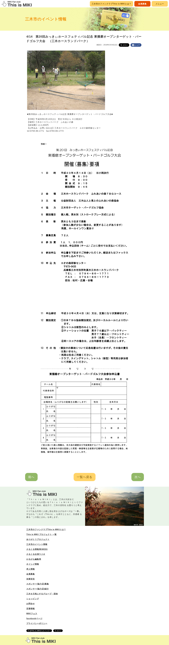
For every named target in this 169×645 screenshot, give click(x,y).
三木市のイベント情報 (46, 19)
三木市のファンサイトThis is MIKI (40, 640)
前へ (31, 477)
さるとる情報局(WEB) (37, 549)
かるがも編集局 (33, 559)
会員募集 (142, 4)
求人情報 (30, 569)
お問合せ (30, 604)
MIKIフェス (31, 613)
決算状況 (30, 579)
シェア (137, 45)
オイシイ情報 (32, 564)
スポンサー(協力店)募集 (37, 584)
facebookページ (34, 618)
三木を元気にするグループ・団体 (42, 594)
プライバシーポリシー (36, 623)
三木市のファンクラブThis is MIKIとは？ (111, 4)
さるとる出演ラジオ (35, 554)
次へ (137, 477)
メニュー (160, 4)
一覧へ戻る (84, 477)
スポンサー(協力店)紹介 (37, 589)
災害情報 (30, 609)
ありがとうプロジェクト (37, 539)
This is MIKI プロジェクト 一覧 (41, 534)
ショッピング (32, 599)
